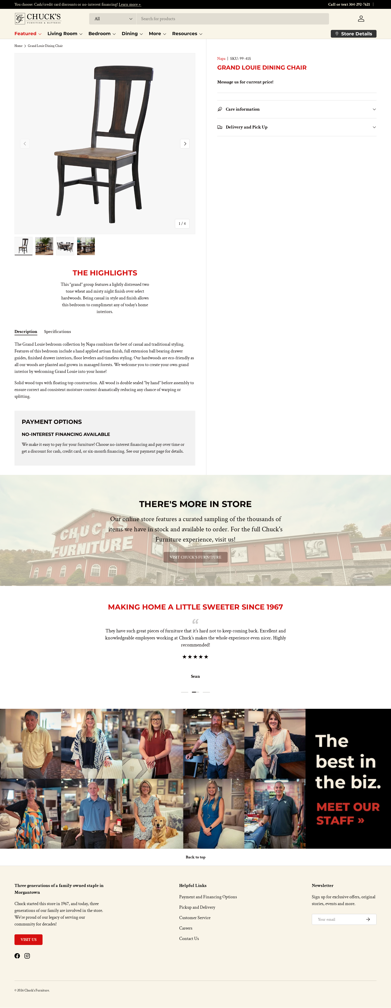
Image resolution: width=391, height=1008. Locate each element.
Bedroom (99, 33)
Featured (25, 33)
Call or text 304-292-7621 (349, 4)
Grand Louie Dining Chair (45, 46)
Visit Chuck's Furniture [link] (196, 557)
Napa (221, 58)
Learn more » (130, 4)
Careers (185, 928)
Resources (184, 33)
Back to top (195, 857)
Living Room (62, 33)
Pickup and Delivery (197, 907)
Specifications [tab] (57, 332)
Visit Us (28, 939)
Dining (130, 33)
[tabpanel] (104, 370)
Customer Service (194, 918)
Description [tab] (25, 332)
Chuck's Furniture (36, 990)
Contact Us (189, 939)
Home (18, 46)
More (155, 33)
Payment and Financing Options (208, 897)
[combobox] (209, 18)
